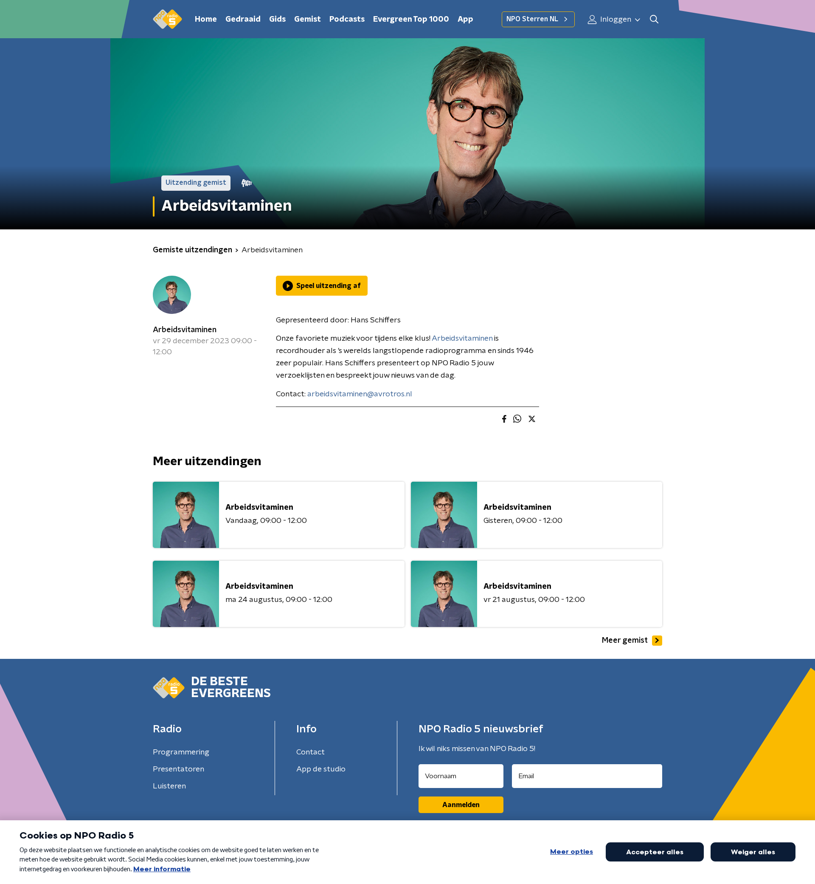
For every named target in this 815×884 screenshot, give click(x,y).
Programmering (181, 752)
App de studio (321, 769)
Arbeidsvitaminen (184, 330)
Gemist (307, 19)
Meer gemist (625, 640)
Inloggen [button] (615, 19)
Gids (277, 19)
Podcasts (347, 19)
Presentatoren (178, 769)
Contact (310, 752)
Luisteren (169, 786)
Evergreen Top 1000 (411, 19)
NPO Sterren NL (532, 19)
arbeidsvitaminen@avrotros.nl (359, 394)
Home (206, 19)
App (465, 19)
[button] (654, 19)
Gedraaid (243, 19)
